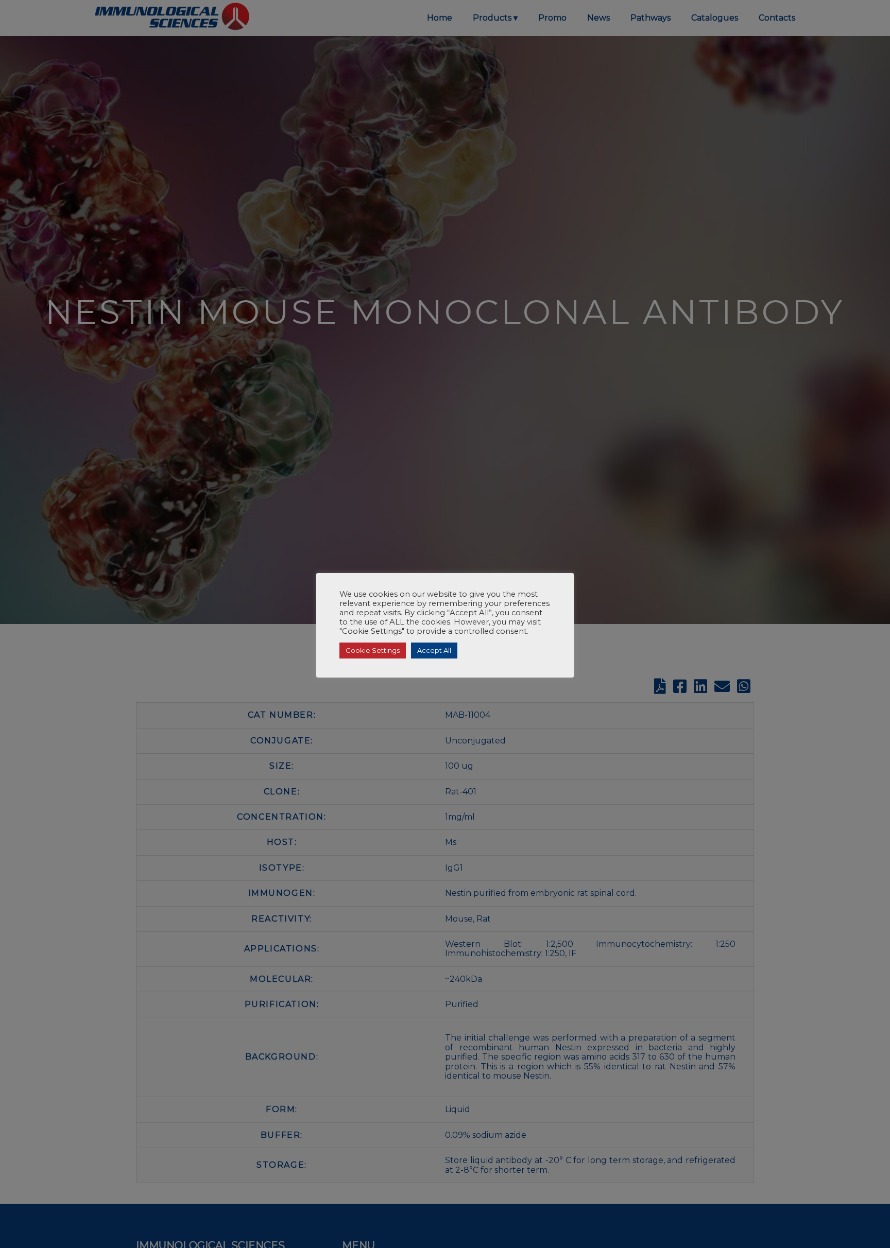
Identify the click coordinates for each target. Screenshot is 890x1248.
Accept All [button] (434, 650)
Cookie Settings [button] (373, 650)
